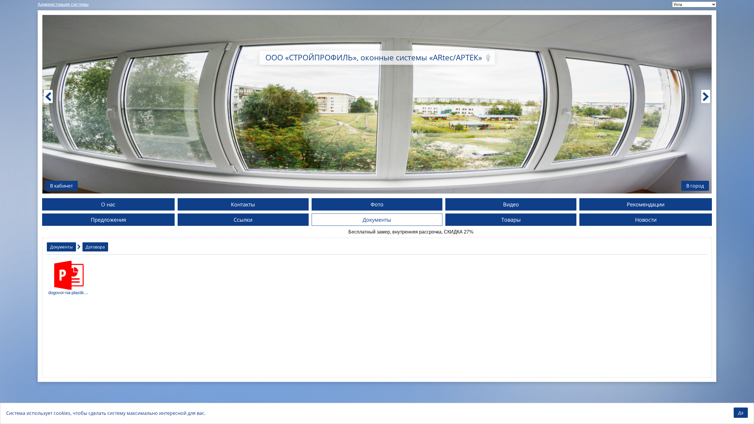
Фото (377, 204)
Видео (511, 204)
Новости (646, 219)
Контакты (243, 204)
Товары (511, 219)
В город (695, 186)
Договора (95, 247)
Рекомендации (645, 204)
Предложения (108, 219)
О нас (108, 204)
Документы (377, 219)
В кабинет (61, 186)
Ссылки (243, 219)
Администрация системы (63, 4)
